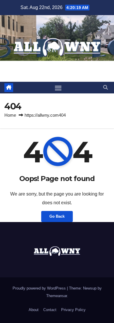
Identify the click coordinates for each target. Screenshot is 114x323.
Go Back (57, 216)
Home (10, 115)
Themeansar (56, 296)
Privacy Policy (73, 310)
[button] (105, 87)
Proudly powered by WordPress (40, 288)
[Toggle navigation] (58, 88)
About (34, 310)
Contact (49, 310)
